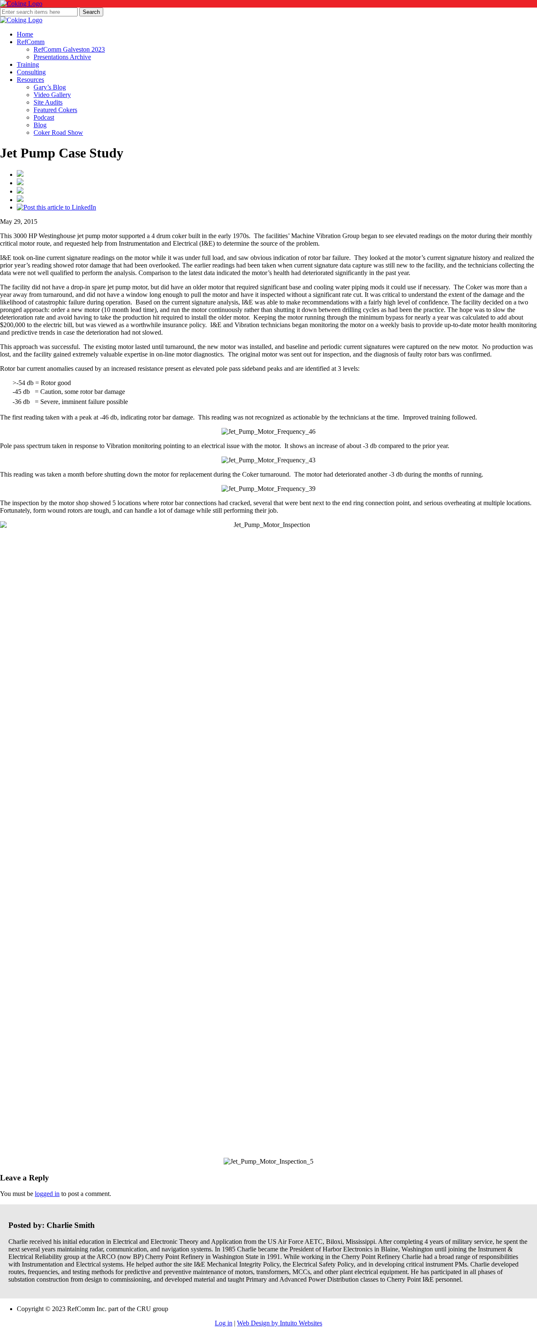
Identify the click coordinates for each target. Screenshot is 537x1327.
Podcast (44, 117)
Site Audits (48, 102)
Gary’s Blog (50, 87)
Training (28, 64)
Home (25, 34)
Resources (30, 79)
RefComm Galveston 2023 (69, 49)
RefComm (30, 41)
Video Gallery (52, 94)
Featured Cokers (55, 109)
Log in (223, 1323)
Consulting (31, 72)
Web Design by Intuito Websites (279, 1323)
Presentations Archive (62, 56)
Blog (40, 125)
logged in (47, 1193)
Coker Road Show (58, 132)
